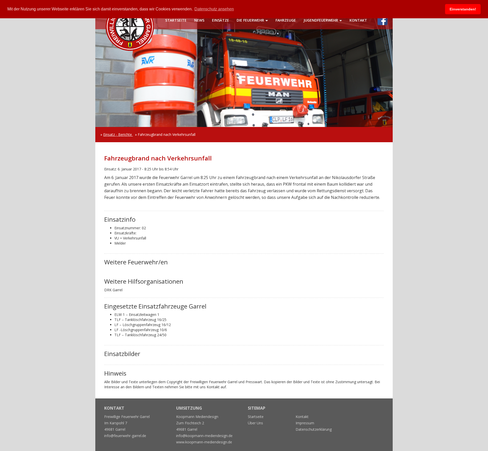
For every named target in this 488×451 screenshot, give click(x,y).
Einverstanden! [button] (463, 9)
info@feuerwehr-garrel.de (125, 435)
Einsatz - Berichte (118, 134)
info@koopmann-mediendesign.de (204, 435)
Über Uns (255, 423)
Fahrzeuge (286, 20)
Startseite (176, 20)
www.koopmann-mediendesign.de (204, 442)
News (199, 20)
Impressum (305, 423)
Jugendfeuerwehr (320, 20)
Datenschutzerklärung (314, 429)
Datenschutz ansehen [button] (214, 9)
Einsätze (220, 20)
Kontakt (358, 20)
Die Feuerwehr (250, 20)
